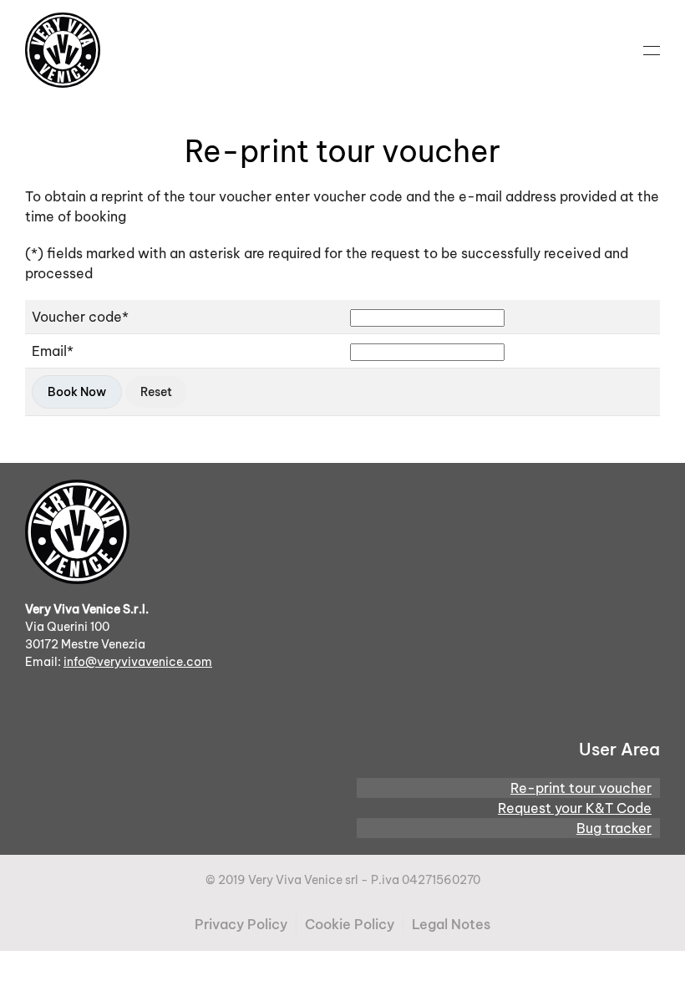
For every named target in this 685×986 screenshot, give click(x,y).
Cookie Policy (349, 924)
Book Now (77, 391)
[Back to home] (62, 50)
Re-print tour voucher (581, 788)
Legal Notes (451, 924)
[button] (651, 50)
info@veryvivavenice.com (137, 661)
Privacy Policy (241, 924)
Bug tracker (614, 828)
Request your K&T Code (575, 808)
